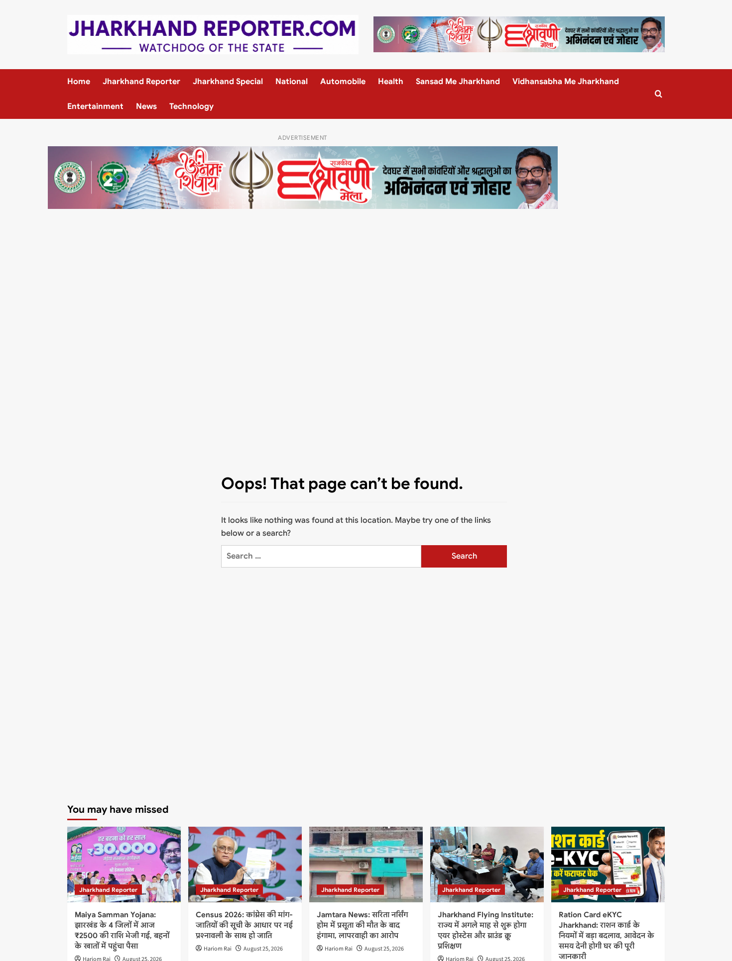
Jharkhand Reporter (141, 82)
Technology (191, 106)
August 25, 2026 (263, 949)
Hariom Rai (218, 949)
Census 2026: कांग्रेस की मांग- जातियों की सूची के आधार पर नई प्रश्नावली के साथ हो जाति (244, 925)
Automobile (343, 82)
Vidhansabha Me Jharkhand (565, 82)
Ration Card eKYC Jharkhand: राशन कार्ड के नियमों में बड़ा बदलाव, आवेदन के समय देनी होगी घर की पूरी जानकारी (606, 935)
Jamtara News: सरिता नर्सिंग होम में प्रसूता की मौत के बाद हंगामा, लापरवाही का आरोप (362, 925)
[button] (658, 94)
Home (78, 82)
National (291, 82)
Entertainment (95, 106)
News (146, 106)
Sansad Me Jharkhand (458, 82)
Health (390, 82)
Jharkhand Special (228, 82)
